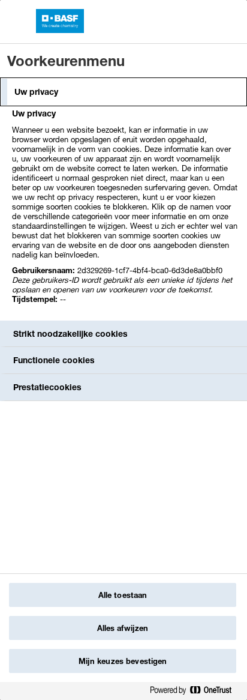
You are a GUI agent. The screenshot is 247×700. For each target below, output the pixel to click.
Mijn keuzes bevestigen (123, 661)
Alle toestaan (122, 595)
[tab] (123, 92)
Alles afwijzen (123, 628)
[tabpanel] (125, 213)
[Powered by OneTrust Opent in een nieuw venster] (195, 692)
